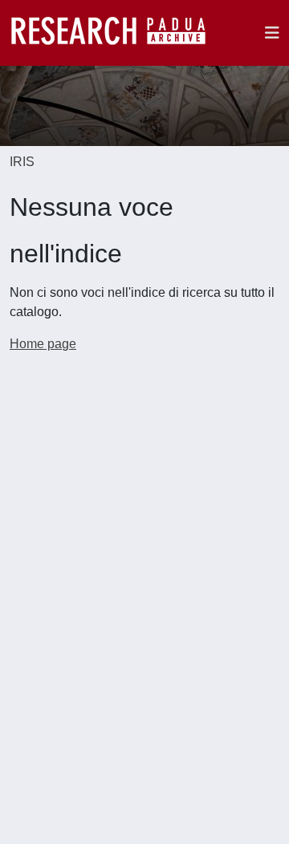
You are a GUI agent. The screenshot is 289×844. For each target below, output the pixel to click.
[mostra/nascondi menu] (272, 33)
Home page (43, 344)
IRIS (22, 161)
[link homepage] (116, 33)
